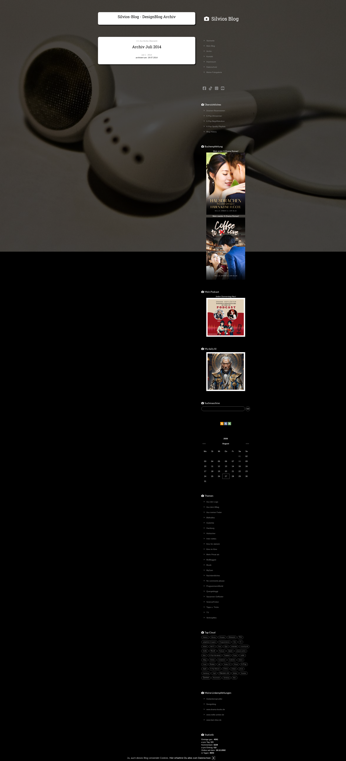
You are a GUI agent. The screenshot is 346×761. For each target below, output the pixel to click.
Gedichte (210, 523)
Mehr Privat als (212, 554)
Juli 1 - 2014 (146, 55)
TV (207, 612)
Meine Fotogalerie (214, 72)
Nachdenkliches (213, 575)
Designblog (211, 704)
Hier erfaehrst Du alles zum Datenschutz (190, 758)
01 (240, 456)
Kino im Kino (211, 549)
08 (240, 461)
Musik (208, 565)
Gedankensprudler (214, 699)
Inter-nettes (211, 539)
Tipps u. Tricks (212, 607)
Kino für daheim (213, 544)
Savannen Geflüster (214, 597)
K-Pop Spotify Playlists (215, 126)
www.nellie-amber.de (215, 715)
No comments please (215, 581)
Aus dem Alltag (212, 507)
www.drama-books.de (215, 709)
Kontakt (209, 56)
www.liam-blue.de (213, 720)
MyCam (209, 570)
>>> (247, 443)
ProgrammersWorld (214, 586)
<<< (204, 443)
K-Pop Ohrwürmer (214, 116)
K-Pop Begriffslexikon (215, 121)
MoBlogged (211, 560)
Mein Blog (210, 46)
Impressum (211, 62)
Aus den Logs (212, 502)
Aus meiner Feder (214, 512)
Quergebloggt (212, 591)
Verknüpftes (211, 618)
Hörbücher (210, 533)
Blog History (211, 132)
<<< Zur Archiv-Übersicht (146, 41)
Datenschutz (211, 67)
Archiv (209, 51)
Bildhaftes (210, 518)
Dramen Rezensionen (215, 111)
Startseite (210, 41)
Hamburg (210, 528)
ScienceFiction (212, 602)
